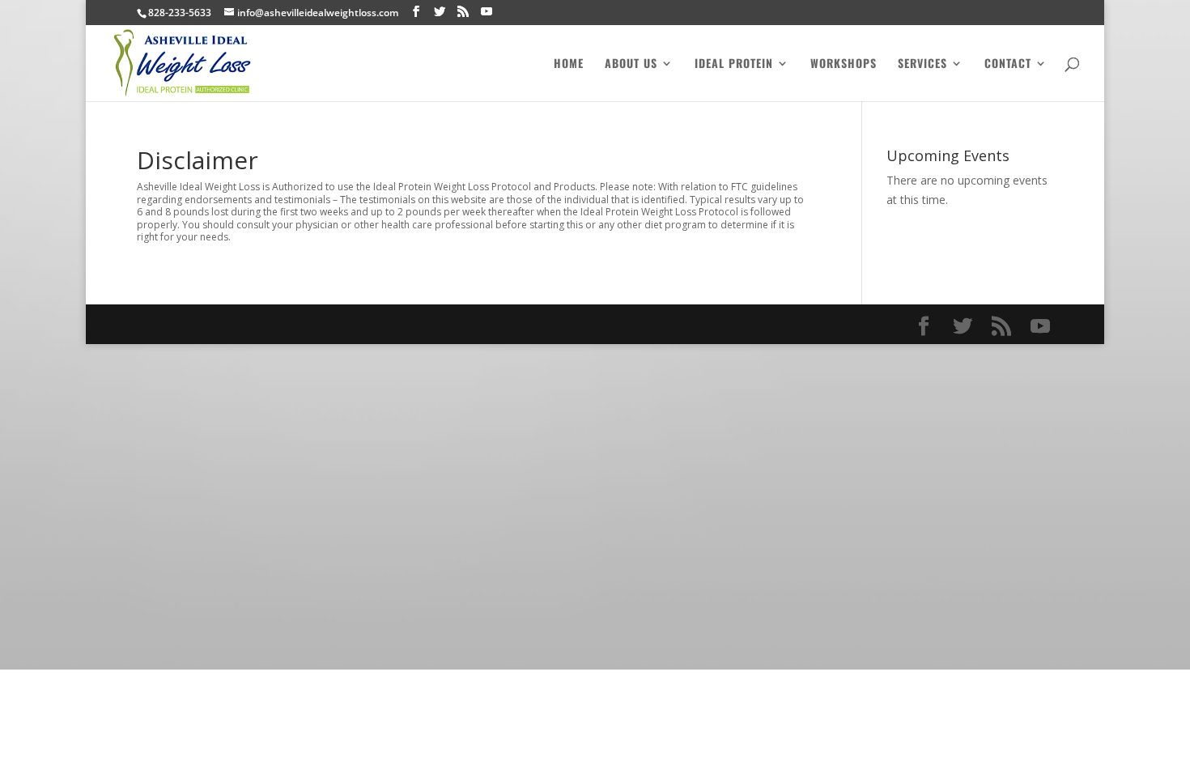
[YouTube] (486, 12)
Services (922, 64)
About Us (631, 64)
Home (569, 64)
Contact (1007, 64)
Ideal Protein (734, 64)
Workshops (843, 64)
